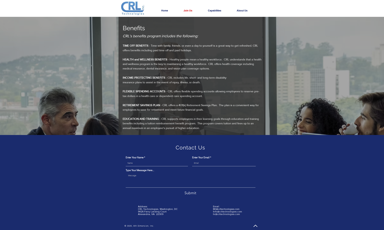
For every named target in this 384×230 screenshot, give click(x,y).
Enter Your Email (201, 157)
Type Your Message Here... (140, 170)
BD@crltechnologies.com (226, 209)
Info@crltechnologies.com (227, 211)
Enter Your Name (135, 157)
